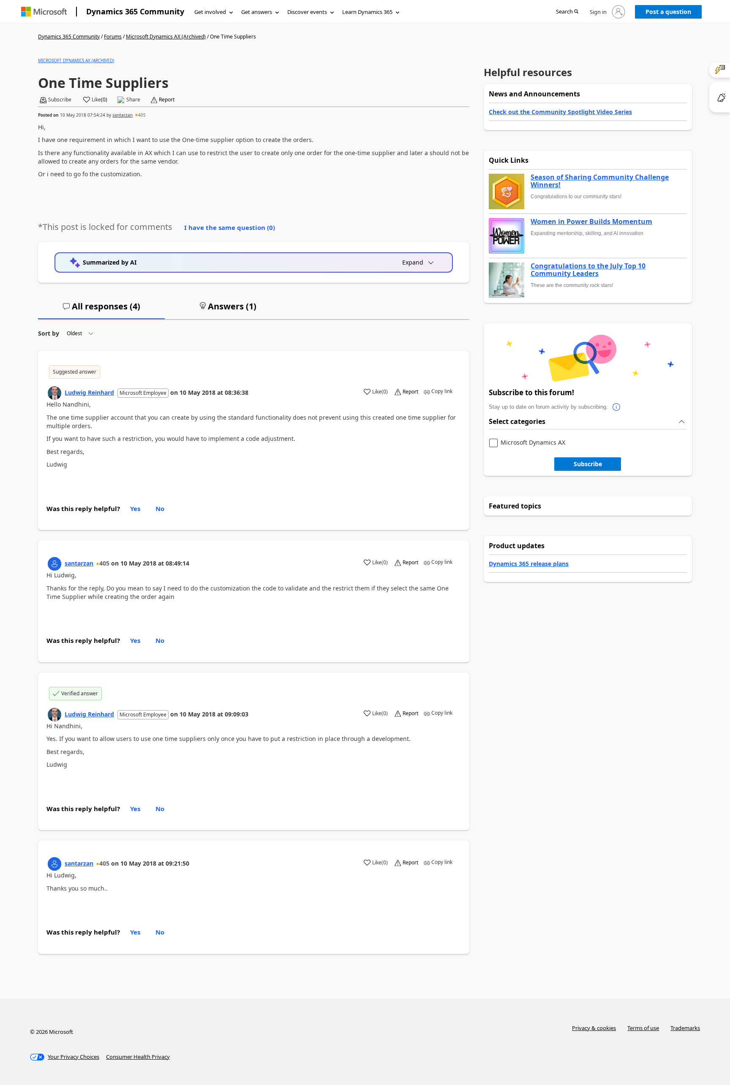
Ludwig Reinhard (89, 392)
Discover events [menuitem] (307, 12)
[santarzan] (54, 564)
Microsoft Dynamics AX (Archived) (166, 36)
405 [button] (142, 115)
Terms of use (643, 1028)
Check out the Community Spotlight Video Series (560, 112)
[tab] (101, 310)
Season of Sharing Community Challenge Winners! (600, 181)
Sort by (48, 333)
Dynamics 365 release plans (529, 564)
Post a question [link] (668, 12)
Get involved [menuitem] (210, 12)
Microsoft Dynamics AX (533, 442)
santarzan (122, 115)
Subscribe (588, 464)
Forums (113, 36)
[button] (567, 12)
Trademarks (685, 1028)
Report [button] (166, 99)
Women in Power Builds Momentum (591, 222)
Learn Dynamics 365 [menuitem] (367, 12)
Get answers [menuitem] (256, 12)
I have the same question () (229, 227)
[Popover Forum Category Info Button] (616, 407)
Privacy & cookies (594, 1028)
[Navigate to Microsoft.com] (44, 11)
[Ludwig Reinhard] (54, 393)
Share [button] (133, 99)
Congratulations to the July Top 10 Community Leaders (588, 269)
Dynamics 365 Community (135, 11)
